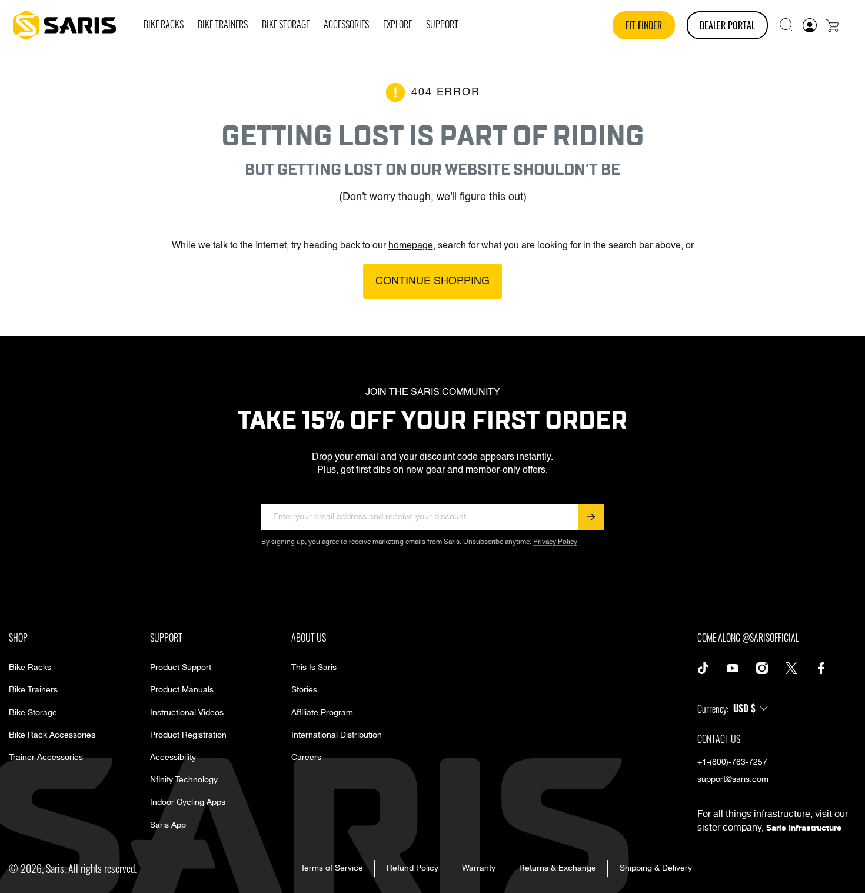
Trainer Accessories (46, 757)
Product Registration (188, 735)
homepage (410, 246)
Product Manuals (182, 690)
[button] (787, 25)
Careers (306, 757)
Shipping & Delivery (656, 868)
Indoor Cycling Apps (187, 802)
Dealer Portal (727, 25)
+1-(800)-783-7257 (732, 762)
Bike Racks (30, 667)
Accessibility (173, 757)
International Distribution (336, 735)
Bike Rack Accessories (52, 735)
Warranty (478, 868)
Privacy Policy (555, 541)
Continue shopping (432, 281)
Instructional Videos (187, 713)
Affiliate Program (322, 713)
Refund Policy (412, 868)
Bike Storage (33, 713)
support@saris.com (732, 779)
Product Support (180, 667)
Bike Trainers (33, 690)
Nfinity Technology (184, 780)
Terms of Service (332, 868)
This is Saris (314, 667)
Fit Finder (644, 25)
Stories (304, 690)
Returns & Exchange (557, 868)
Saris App (168, 825)
